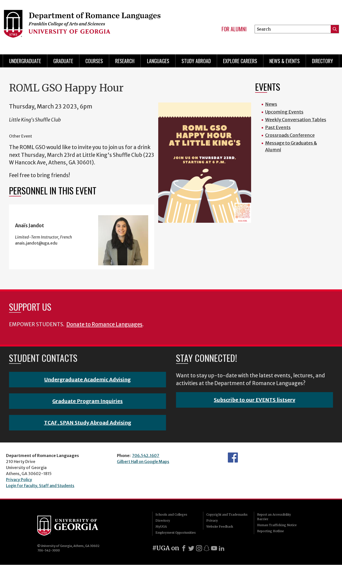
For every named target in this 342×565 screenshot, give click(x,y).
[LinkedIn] (222, 548)
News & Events (284, 61)
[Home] (82, 25)
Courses (94, 61)
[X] (191, 548)
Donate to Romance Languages (104, 324)
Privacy (212, 520)
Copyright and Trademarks (227, 514)
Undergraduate (25, 61)
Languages (158, 61)
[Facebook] (184, 548)
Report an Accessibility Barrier (274, 517)
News (271, 104)
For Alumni (234, 29)
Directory (322, 61)
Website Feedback (219, 526)
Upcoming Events (284, 112)
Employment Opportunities (175, 532)
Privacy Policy (19, 479)
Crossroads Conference (290, 135)
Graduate (63, 61)
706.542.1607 (145, 455)
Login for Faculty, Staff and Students (40, 485)
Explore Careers (240, 61)
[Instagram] (199, 548)
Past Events (278, 127)
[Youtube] (214, 548)
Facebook (233, 458)
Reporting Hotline (270, 531)
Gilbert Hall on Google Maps (143, 461)
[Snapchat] (207, 548)
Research (124, 61)
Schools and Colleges (171, 514)
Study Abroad (196, 61)
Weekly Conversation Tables (295, 120)
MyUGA (161, 526)
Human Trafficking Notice (277, 525)
